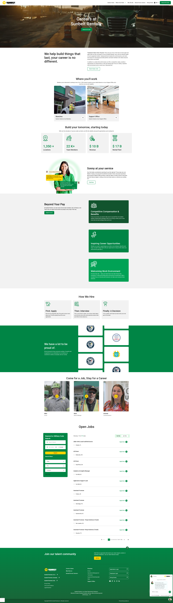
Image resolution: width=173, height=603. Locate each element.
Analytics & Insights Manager (82, 471)
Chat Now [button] (91, 182)
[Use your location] (56, 447)
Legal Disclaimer (47, 587)
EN (157, 3)
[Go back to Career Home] (8, 2)
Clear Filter (47, 474)
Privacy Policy (47, 583)
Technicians (90, 575)
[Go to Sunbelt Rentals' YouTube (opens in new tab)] (110, 581)
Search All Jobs (165, 2)
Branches (90, 568)
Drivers (89, 570)
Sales (89, 579)
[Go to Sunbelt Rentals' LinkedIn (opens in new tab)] (119, 581)
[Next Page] (124, 539)
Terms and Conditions (49, 585)
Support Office (91, 581)
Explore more (49, 212)
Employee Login (119, 573)
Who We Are (130, 2)
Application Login (119, 569)
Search (55, 453)
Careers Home (110, 2)
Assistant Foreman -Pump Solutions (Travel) (86, 529)
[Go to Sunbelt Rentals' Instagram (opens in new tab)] (116, 581)
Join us (97, 558)
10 (121, 539)
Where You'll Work (121, 3)
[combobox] (51, 447)
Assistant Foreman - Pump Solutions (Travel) (86, 520)
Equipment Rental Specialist (94, 577)
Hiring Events (150, 2)
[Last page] (128, 539)
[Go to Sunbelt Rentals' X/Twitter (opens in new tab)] (114, 581)
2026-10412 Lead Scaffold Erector (83, 441)
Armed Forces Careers (140, 2)
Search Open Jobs (93, 68)
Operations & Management (93, 573)
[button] (55, 461)
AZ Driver (76, 451)
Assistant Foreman (79, 490)
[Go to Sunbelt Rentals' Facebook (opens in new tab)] (112, 581)
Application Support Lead (81, 480)
